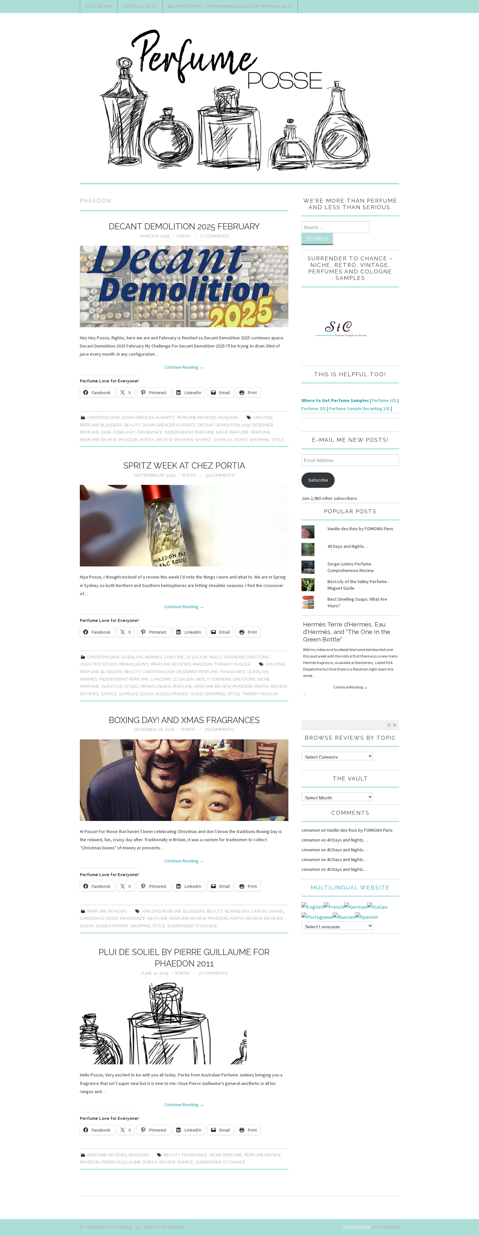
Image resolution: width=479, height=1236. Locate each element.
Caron (258, 911)
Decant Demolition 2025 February (184, 226)
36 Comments (219, 729)
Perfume (260, 432)
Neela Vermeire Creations (239, 657)
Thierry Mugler (232, 664)
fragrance (150, 432)
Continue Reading (184, 367)
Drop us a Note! (140, 6)
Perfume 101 (384, 400)
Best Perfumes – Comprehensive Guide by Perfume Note (230, 6)
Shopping (259, 439)
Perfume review (98, 439)
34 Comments (220, 475)
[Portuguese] (317, 916)
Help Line (157, 918)
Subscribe (318, 480)
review (164, 439)
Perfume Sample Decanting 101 (359, 408)
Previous (389, 724)
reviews (183, 439)
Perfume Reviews (196, 417)
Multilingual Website (350, 887)
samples (222, 439)
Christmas (91, 918)
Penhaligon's (134, 664)
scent (240, 439)
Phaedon (228, 417)
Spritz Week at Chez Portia (184, 466)
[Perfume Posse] (239, 101)
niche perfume (232, 432)
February (124, 432)
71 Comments (214, 236)
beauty (132, 425)
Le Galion (196, 657)
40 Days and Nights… (347, 546)
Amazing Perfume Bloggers (173, 911)
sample (203, 439)
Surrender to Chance (192, 925)
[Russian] (344, 916)
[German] (355, 906)
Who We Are (98, 6)
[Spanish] (366, 916)
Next (394, 724)
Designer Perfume (197, 671)
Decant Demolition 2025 (224, 425)
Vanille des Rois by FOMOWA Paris (360, 529)
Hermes (153, 657)
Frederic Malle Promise (337, 624)
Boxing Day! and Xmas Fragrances (184, 720)
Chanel (276, 911)
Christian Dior (103, 417)
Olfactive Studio (98, 664)
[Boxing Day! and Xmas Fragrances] (184, 780)
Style (277, 439)
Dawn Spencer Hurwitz (148, 417)
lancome (174, 657)
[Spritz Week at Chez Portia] (184, 525)
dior (106, 432)
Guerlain (132, 657)
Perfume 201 (313, 408)
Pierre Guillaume (121, 1162)
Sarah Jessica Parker (164, 693)
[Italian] (377, 906)
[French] (334, 906)
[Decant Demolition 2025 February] (184, 286)
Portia (184, 236)
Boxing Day (237, 911)
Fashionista (357, 1227)
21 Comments (213, 973)
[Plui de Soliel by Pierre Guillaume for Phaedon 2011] (184, 1023)
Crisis (111, 918)
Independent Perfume (189, 432)
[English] (312, 906)
